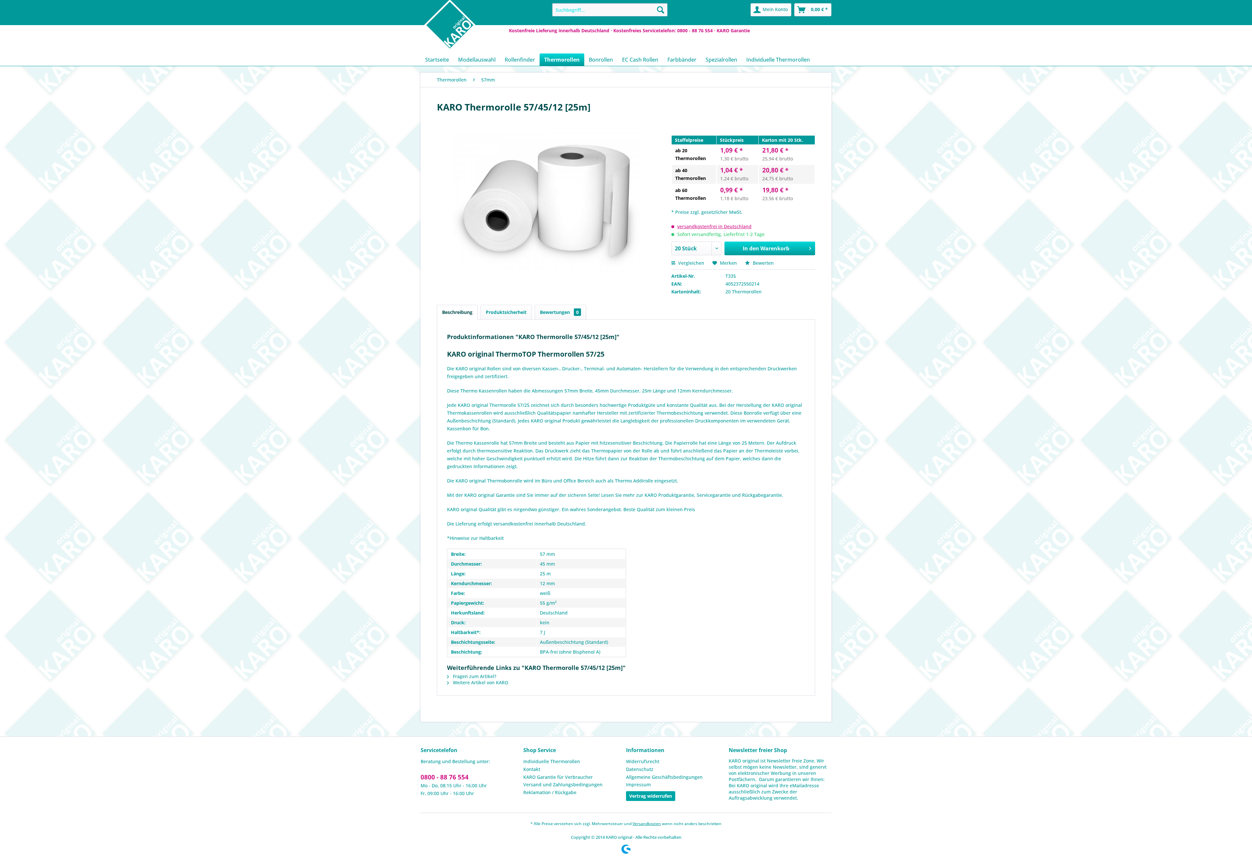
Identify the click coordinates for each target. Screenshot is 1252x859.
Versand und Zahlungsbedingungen (563, 784)
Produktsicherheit (506, 312)
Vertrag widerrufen (650, 796)
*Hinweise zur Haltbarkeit (475, 538)
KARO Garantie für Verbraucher (558, 777)
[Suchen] (660, 9)
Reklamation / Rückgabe (549, 792)
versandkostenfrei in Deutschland (714, 226)
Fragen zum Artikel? (474, 676)
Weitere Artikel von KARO (480, 682)
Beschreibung (457, 312)
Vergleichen (690, 263)
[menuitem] (609, 9)
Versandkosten (647, 823)
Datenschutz (639, 769)
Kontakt (531, 769)
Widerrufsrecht (642, 761)
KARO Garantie (733, 30)
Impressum (638, 784)
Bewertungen (559, 312)
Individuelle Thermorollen (551, 761)
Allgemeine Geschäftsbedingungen (664, 777)
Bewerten (763, 263)
